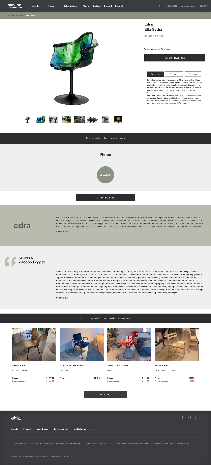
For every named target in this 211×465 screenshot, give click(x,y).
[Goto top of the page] (207, 16)
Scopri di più (62, 231)
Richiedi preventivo (175, 58)
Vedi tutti (105, 394)
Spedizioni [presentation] (193, 74)
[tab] (156, 74)
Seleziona (105, 175)
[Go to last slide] (18, 119)
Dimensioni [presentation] (174, 74)
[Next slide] (130, 119)
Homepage (12, 15)
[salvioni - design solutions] (15, 6)
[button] (27, 119)
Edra (21, 15)
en (92, 429)
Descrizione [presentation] (155, 74)
